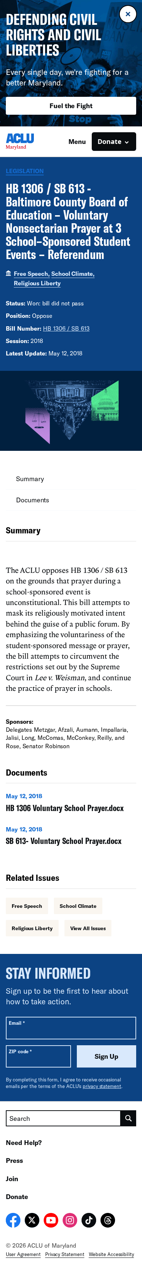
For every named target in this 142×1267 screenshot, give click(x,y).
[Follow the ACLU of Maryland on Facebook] (13, 1221)
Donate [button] (110, 141)
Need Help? (24, 1142)
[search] (128, 1118)
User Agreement (23, 1254)
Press (14, 1160)
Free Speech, (32, 273)
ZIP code (20, 1051)
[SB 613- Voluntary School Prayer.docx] (71, 837)
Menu (77, 141)
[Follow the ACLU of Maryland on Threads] (107, 1221)
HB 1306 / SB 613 (66, 328)
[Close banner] (128, 14)
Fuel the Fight (71, 106)
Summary (30, 479)
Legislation (25, 170)
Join (12, 1179)
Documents (32, 500)
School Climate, (73, 273)
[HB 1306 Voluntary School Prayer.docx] (71, 804)
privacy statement (102, 1086)
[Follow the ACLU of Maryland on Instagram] (70, 1221)
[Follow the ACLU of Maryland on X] (32, 1221)
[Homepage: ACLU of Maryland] (31, 141)
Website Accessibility (111, 1254)
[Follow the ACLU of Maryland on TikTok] (89, 1221)
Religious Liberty (37, 282)
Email (16, 1023)
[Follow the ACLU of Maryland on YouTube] (51, 1221)
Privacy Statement (64, 1254)
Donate (17, 1196)
